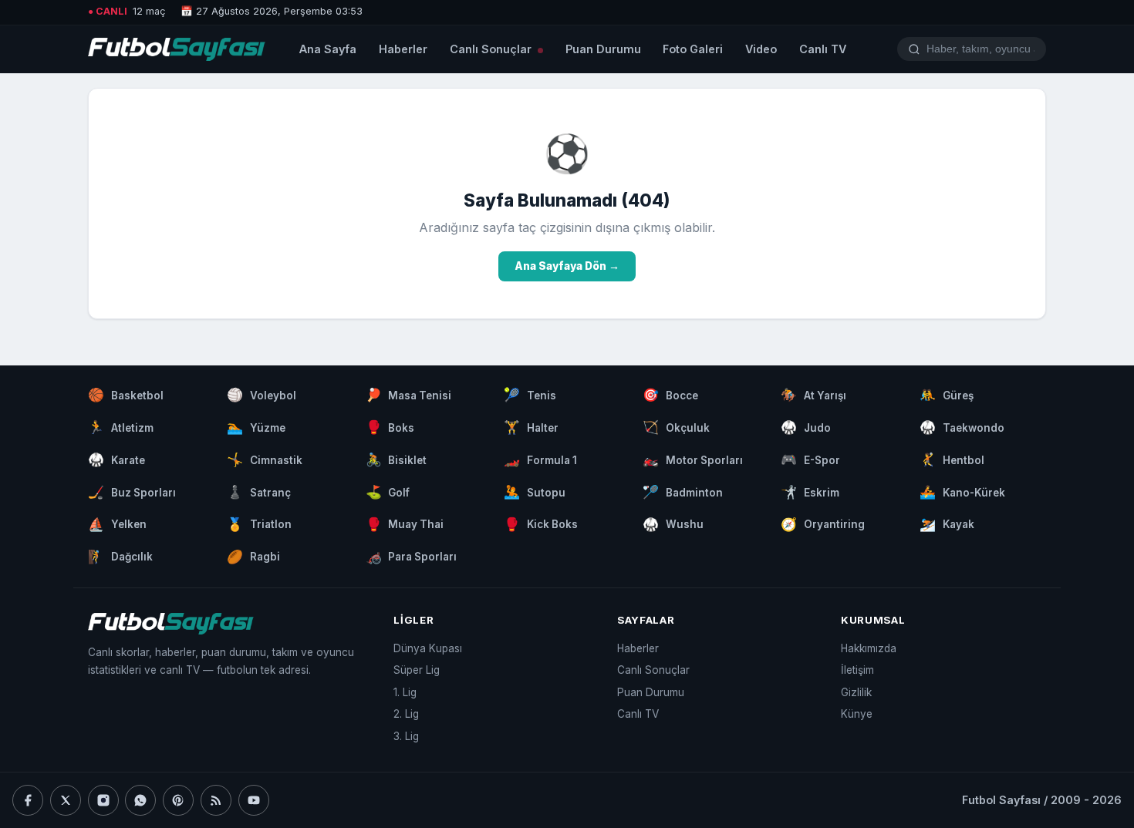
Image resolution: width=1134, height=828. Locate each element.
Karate (116, 459)
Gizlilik (856, 692)
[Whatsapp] (140, 800)
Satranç (259, 492)
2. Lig (406, 714)
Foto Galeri (693, 49)
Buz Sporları (132, 492)
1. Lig (405, 692)
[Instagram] (103, 800)
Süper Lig (416, 670)
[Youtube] (253, 800)
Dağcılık (120, 556)
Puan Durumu (603, 49)
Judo (806, 427)
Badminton (683, 492)
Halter (531, 427)
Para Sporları (411, 556)
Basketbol (126, 394)
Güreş (947, 394)
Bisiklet (396, 459)
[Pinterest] (178, 800)
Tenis (530, 394)
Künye (856, 714)
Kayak (947, 524)
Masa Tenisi (409, 394)
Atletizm (121, 427)
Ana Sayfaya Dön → (567, 266)
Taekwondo (962, 427)
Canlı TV (822, 49)
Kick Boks (541, 524)
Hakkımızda (868, 648)
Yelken (117, 524)
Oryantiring (823, 524)
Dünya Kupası (427, 648)
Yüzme (256, 427)
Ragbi (253, 556)
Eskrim (810, 492)
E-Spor (810, 459)
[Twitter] (65, 800)
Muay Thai (405, 524)
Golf (388, 492)
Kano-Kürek (962, 492)
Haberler (403, 49)
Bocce (670, 394)
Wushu (673, 524)
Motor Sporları (693, 459)
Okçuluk (676, 427)
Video (761, 49)
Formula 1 (540, 459)
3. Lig (406, 736)
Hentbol (952, 459)
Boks (390, 427)
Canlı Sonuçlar (492, 49)
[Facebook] (27, 800)
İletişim (857, 670)
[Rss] (216, 800)
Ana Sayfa (327, 49)
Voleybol (261, 394)
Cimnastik (264, 459)
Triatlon (259, 524)
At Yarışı (813, 394)
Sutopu (534, 492)
